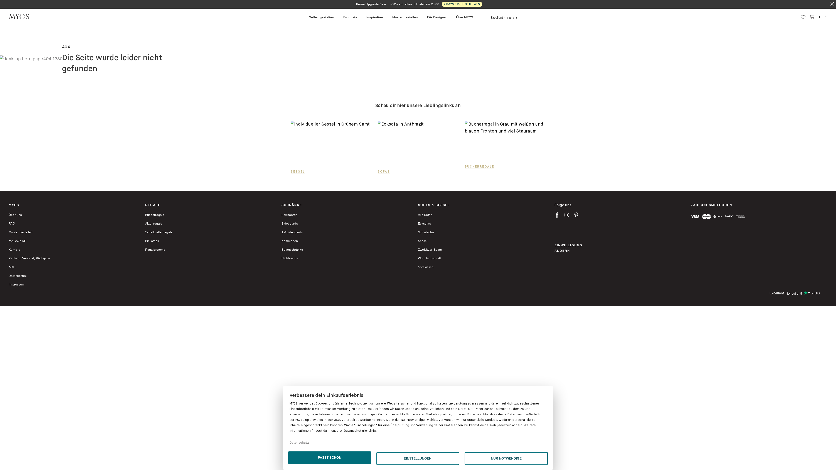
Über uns (15, 215)
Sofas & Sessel (434, 205)
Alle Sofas (425, 215)
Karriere (14, 249)
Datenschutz (299, 443)
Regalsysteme (155, 249)
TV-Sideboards (292, 232)
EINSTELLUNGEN (417, 458)
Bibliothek (152, 241)
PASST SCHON (329, 457)
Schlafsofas (426, 232)
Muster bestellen (20, 232)
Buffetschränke (292, 249)
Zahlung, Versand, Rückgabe (29, 258)
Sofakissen (426, 267)
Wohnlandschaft (429, 258)
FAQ (12, 223)
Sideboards (289, 223)
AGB (12, 267)
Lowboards (289, 215)
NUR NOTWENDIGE (506, 458)
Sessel (298, 171)
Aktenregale (153, 223)
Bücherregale (479, 166)
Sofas (384, 171)
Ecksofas (424, 223)
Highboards (289, 258)
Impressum (17, 284)
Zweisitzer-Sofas (430, 249)
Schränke (291, 205)
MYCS (14, 205)
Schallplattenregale (159, 232)
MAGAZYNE (17, 241)
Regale (152, 205)
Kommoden (289, 241)
